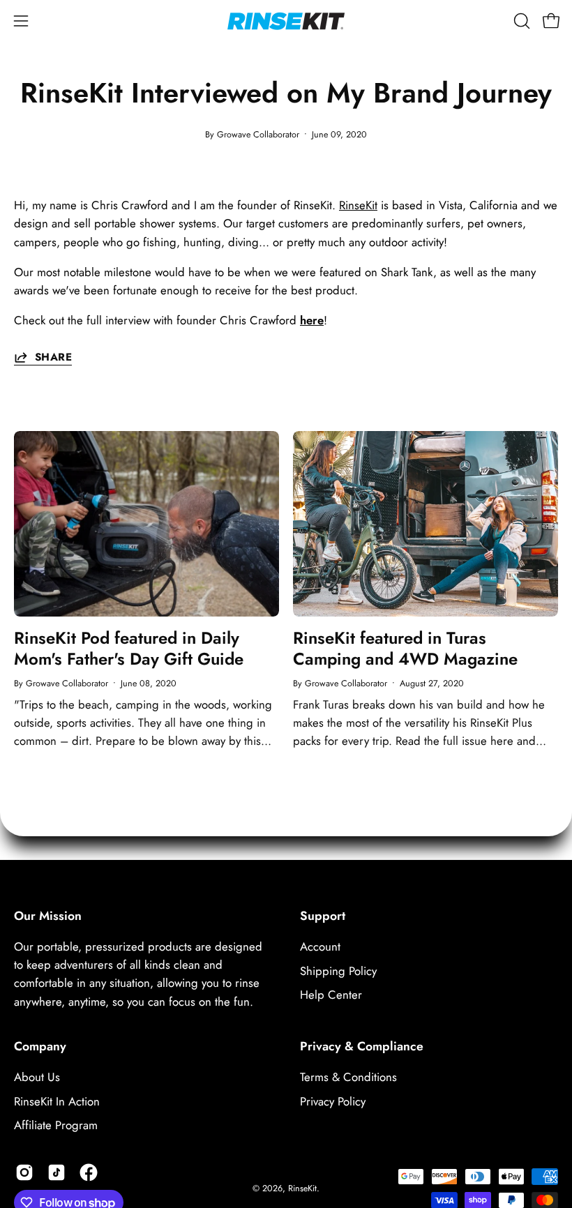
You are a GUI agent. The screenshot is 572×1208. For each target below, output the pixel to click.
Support (322, 915)
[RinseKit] (286, 21)
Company (40, 1046)
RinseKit (358, 205)
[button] (520, 21)
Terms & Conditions (348, 1077)
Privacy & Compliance (361, 1046)
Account (320, 946)
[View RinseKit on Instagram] (24, 1172)
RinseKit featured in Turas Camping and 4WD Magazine (405, 648)
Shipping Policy (338, 970)
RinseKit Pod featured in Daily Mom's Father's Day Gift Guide (128, 648)
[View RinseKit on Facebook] (88, 1172)
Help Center (331, 994)
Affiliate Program (56, 1125)
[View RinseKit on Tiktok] (56, 1172)
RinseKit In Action (57, 1100)
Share (53, 357)
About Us (37, 1077)
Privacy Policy (333, 1100)
